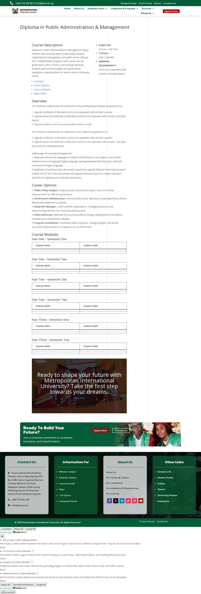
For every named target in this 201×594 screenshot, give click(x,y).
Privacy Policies (147, 521)
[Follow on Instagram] (134, 500)
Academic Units (95, 9)
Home (67, 9)
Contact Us (162, 521)
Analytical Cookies (12, 562)
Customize (6, 528)
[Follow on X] (115, 500)
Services (146, 9)
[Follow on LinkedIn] (122, 500)
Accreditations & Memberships (122, 488)
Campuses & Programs (123, 9)
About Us (79, 9)
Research (146, 13)
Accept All (30, 528)
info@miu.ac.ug (20, 505)
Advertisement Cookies (14, 573)
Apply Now (79, 397)
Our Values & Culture (117, 477)
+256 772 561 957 (20, 499)
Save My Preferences (23, 584)
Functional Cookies (12, 551)
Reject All (19, 528)
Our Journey (112, 493)
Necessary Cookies (12, 539)
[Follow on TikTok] (128, 500)
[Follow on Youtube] (140, 500)
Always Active (30, 539)
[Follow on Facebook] (109, 500)
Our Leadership (114, 483)
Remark (27, 551)
